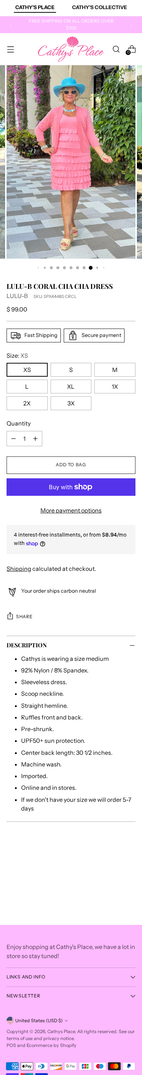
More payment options (71, 510)
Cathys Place (61, 1031)
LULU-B (17, 295)
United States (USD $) (39, 1020)
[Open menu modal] (10, 49)
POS (11, 1045)
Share (24, 616)
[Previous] (11, 24)
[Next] (131, 24)
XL (71, 386)
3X (71, 403)
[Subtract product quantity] (13, 438)
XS (27, 369)
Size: (17, 355)
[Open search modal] (116, 49)
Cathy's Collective (99, 7)
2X (27, 403)
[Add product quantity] (35, 438)
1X (115, 386)
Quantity (19, 423)
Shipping (19, 568)
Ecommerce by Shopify (51, 1045)
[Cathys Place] (71, 49)
